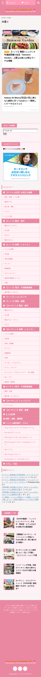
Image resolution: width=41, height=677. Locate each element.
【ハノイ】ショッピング (16, 297)
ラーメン (8, 263)
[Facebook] (25, 668)
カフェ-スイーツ (10, 273)
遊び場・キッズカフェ (12, 396)
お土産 (7, 230)
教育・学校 (8, 391)
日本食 (7, 254)
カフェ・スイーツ (10, 367)
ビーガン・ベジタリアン (13, 363)
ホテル (7, 235)
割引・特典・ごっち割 (12, 197)
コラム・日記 (11, 464)
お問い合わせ (26, 612)
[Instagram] (15, 668)
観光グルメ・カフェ (11, 320)
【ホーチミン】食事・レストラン (20, 329)
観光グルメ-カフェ (11, 225)
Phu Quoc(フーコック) (12, 432)
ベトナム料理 (9, 249)
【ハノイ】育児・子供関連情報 (19, 287)
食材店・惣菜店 (10, 382)
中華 (6, 283)
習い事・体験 (9, 206)
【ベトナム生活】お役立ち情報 (19, 192)
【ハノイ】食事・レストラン (18, 245)
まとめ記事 (10, 414)
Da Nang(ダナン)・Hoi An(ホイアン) (17, 459)
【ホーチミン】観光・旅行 (17, 306)
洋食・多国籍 (9, 343)
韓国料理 (8, 268)
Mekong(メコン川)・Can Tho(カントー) (18, 437)
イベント (8, 211)
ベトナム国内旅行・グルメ (17, 423)
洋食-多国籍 (9, 259)
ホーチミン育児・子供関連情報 (19, 387)
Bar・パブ (8, 377)
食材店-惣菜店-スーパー (12, 278)
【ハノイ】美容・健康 (15, 301)
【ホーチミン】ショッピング (18, 401)
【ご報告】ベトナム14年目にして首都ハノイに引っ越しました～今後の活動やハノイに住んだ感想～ (20, 499)
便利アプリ (8, 202)
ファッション (9, 405)
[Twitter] (20, 668)
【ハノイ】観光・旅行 (15, 221)
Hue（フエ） (9, 449)
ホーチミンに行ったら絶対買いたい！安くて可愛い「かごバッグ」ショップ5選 (26, 552)
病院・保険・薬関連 (14, 419)
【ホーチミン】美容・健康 (17, 410)
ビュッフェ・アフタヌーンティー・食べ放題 (19, 372)
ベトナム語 (8, 216)
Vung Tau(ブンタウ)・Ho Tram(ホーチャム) (19, 428)
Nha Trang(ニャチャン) (12, 454)
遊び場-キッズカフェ (11, 292)
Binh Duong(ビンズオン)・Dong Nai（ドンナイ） (20, 443)
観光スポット (9, 240)
